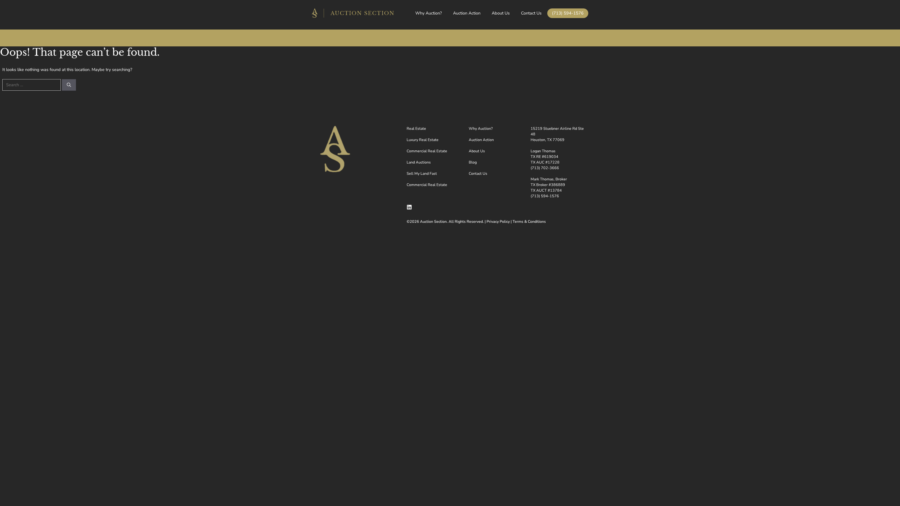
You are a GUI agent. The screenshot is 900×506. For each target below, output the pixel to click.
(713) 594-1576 (568, 13)
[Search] (69, 85)
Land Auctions (419, 162)
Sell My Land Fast (422, 173)
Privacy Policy (498, 221)
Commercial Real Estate (427, 151)
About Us (501, 13)
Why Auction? (428, 13)
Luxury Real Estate (423, 139)
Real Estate (416, 128)
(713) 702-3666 (545, 168)
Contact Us (531, 13)
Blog (473, 162)
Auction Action (466, 13)
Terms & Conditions (529, 221)
